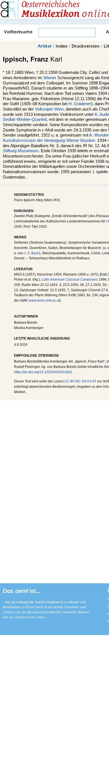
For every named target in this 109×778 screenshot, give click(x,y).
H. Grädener (79, 104)
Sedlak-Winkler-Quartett (25, 119)
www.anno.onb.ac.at (44, 300)
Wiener (49, 78)
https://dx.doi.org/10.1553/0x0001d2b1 (43, 372)
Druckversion (85, 45)
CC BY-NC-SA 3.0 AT (80, 381)
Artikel (44, 45)
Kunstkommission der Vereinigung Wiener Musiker (49, 140)
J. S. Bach (31, 253)
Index (61, 45)
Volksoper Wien (49, 109)
